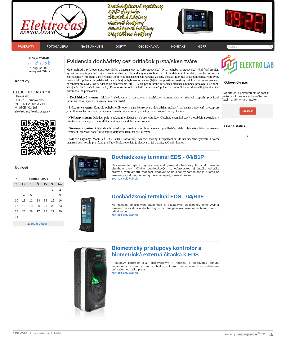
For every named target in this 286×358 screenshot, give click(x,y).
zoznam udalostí (38, 223)
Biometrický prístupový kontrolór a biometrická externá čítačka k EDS (156, 251)
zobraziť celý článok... (126, 178)
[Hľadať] (270, 46)
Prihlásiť (57, 333)
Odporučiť (248, 111)
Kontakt (228, 334)
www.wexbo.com (41, 333)
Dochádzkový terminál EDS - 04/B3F (158, 196)
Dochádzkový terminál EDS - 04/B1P (158, 157)
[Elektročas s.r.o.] (143, 21)
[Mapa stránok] (271, 334)
